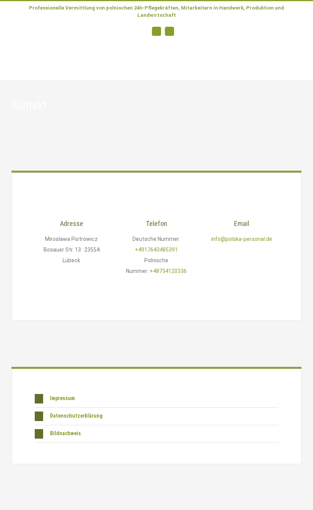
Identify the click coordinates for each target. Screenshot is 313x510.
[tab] (156, 398)
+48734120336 (168, 271)
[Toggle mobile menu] (298, 68)
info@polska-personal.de (241, 239)
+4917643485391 (156, 250)
